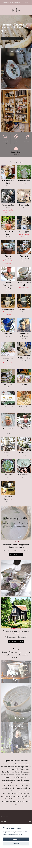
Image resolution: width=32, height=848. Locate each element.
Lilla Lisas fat (8, 384)
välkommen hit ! (16, 641)
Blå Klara (8, 334)
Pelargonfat (8, 475)
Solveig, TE (24, 428)
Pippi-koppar (24, 232)
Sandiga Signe (8, 309)
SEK (26, 2)
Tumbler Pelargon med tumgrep (8, 285)
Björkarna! (8, 453)
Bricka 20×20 (24, 406)
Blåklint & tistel (24, 358)
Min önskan (4, 816)
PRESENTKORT (8, 406)
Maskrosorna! (24, 453)
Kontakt (3, 821)
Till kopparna (16, 554)
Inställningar (16, 843)
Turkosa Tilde (24, 309)
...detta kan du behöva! (12, 38)
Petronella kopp (24, 181)
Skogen (24, 384)
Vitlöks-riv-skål (24, 475)
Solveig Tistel (24, 205)
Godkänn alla (16, 839)
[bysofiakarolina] (16, 9)
